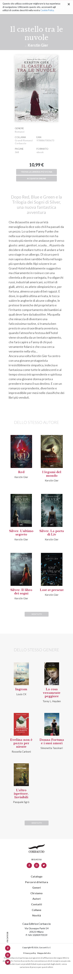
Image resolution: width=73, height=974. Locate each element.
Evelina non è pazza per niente (21, 743)
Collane (36, 909)
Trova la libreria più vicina (36, 172)
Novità (36, 915)
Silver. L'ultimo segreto (21, 532)
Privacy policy (29, 953)
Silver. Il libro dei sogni (21, 591)
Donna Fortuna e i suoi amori (52, 741)
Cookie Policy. (47, 10)
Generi (36, 887)
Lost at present (51, 590)
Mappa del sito (44, 953)
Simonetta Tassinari (52, 748)
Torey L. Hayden (52, 701)
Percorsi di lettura (36, 882)
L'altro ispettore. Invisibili (21, 793)
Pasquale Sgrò (21, 801)
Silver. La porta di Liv (51, 532)
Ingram (21, 689)
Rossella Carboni (21, 751)
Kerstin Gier (38, 45)
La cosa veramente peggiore (51, 692)
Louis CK (21, 694)
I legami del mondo (51, 473)
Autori (36, 898)
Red (21, 472)
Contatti (36, 904)
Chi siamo (36, 893)
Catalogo (36, 876)
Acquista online (36, 178)
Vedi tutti (36, 614)
